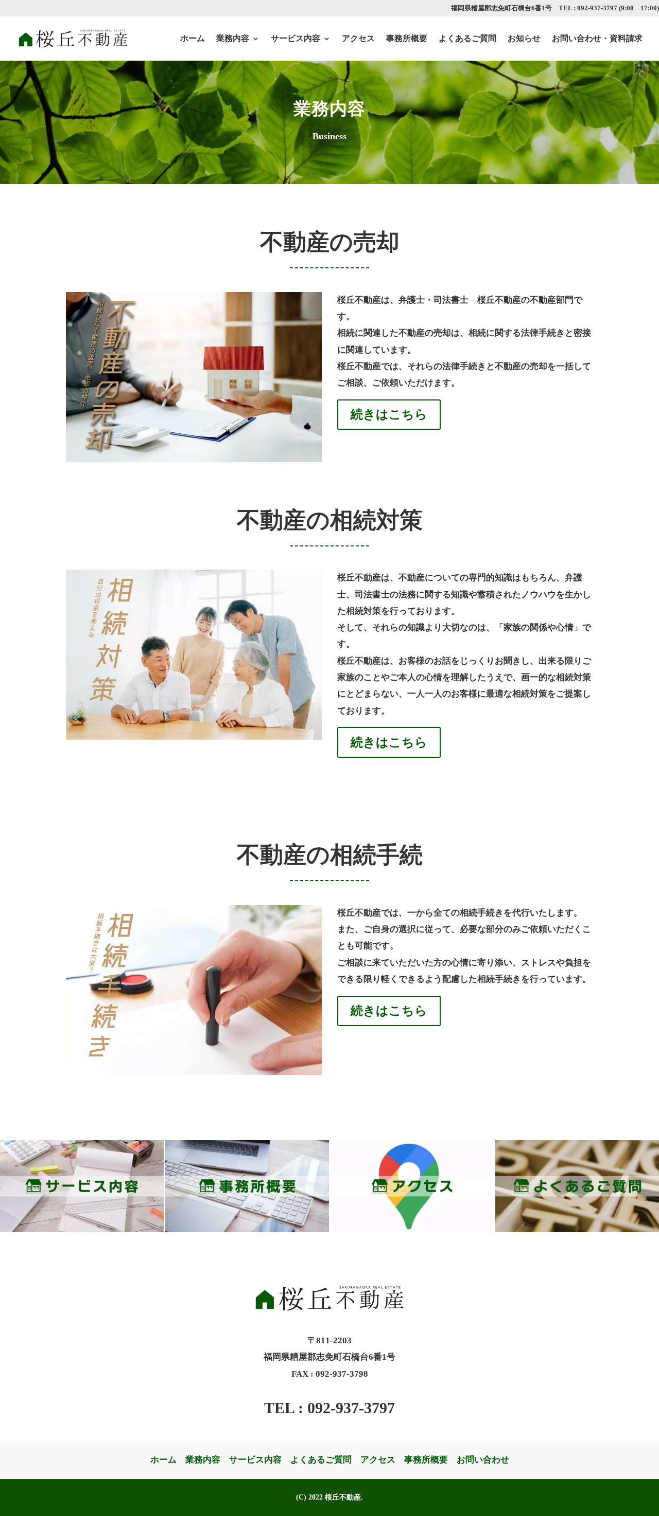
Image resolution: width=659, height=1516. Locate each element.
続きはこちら (389, 414)
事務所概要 (406, 38)
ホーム (192, 38)
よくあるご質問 (467, 38)
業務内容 (232, 38)
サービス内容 (295, 38)
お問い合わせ (483, 1460)
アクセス (358, 38)
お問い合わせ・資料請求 (597, 38)
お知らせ (524, 38)
